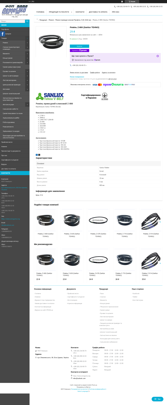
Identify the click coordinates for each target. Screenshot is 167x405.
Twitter (135, 297)
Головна (40, 12)
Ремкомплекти (8, 127)
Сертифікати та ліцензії (9, 160)
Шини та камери (106, 320)
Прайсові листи (6, 142)
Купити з (75, 50)
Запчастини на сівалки (108, 335)
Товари (4, 38)
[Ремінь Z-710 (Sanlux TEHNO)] (124, 220)
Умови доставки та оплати (44, 303)
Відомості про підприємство (45, 300)
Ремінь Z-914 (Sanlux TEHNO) (150, 274)
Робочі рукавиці (9, 122)
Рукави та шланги (9, 71)
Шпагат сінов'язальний (11, 94)
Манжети (6, 54)
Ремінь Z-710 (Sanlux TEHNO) (123, 274)
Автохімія (6, 89)
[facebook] (37, 155)
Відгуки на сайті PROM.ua (44, 310)
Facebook (136, 293)
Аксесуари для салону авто (110, 339)
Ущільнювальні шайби (11, 118)
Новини (4, 146)
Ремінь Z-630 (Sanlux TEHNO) (71, 274)
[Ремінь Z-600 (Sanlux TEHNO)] (45, 220)
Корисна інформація (74, 303)
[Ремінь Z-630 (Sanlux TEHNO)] (72, 220)
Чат (159, 399)
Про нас (4, 155)
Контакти (80, 12)
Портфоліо (5, 29)
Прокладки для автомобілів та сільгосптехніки (14, 137)
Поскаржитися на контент (79, 389)
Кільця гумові (7, 58)
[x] (39, 155)
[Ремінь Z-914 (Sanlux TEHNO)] (151, 220)
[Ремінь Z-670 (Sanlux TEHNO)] (98, 220)
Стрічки (103, 297)
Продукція (43, 20)
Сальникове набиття (10, 109)
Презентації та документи (10, 151)
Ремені (5, 43)
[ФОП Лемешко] (15, 9)
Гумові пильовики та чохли (12, 113)
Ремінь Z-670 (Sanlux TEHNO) (97, 274)
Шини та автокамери (10, 76)
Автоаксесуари (8, 104)
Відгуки (4, 164)
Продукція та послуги (59, 12)
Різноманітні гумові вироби (13, 62)
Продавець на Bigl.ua (83, 387)
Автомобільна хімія (107, 329)
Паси (102, 293)
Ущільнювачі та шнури (11, 131)
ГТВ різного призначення (109, 307)
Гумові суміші (105, 310)
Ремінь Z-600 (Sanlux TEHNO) (44, 274)
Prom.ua (94, 385)
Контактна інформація (43, 307)
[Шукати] (27, 21)
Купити (79, 46)
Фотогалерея (6, 34)
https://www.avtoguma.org (10, 219)
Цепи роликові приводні (11, 85)
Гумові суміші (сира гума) (11, 67)
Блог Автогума (138, 300)
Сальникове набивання (108, 342)
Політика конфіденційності (97, 389)
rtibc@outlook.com (7, 225)
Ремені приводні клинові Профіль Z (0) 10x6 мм (73, 20)
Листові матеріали (9, 80)
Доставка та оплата (8, 169)
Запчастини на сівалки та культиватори (12, 99)
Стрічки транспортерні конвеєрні (11, 48)
